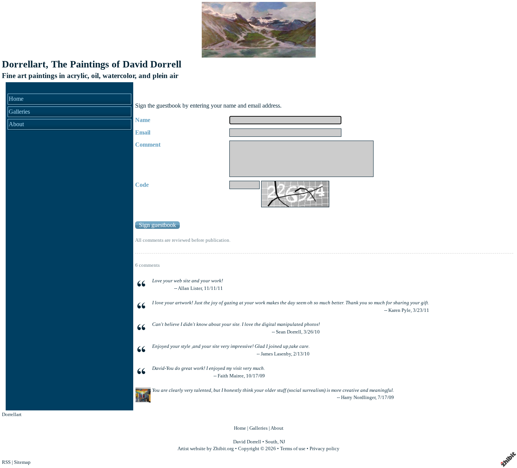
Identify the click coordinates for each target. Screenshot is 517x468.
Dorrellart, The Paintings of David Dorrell (91, 64)
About (16, 124)
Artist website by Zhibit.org (206, 448)
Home (16, 98)
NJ (282, 442)
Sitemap (22, 462)
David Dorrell (247, 442)
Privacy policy (324, 448)
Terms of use (292, 448)
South (271, 442)
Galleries (19, 111)
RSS (6, 462)
